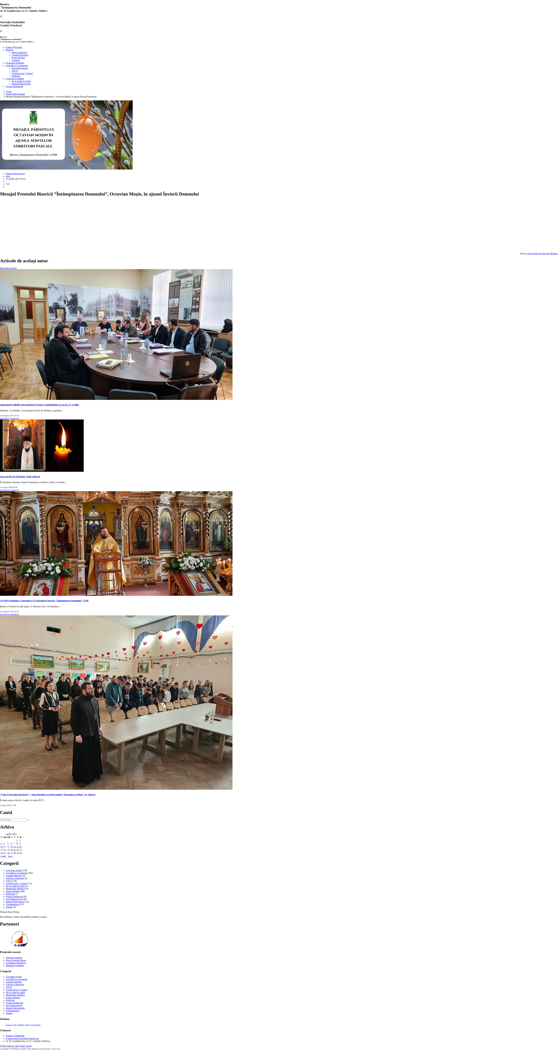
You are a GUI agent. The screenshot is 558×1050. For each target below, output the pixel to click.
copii (14, 1025)
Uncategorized (12, 904)
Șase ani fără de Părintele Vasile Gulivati (20, 476)
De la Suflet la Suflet (21, 81)
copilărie (20, 1025)
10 (1, 846)
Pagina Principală (14, 47)
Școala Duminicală (14, 86)
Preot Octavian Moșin (16, 960)
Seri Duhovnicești (20, 68)
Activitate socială (14, 870)
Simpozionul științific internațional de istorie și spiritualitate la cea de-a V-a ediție (39, 404)
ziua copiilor (36, 1025)
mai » (10, 856)
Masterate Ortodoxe (15, 965)
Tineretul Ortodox (14, 957)
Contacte (16, 60)
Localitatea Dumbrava (16, 963)
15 (17, 846)
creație (27, 1025)
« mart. (3, 856)
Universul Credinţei (15, 78)
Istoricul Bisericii (19, 52)
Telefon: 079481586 (15, 1036)
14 (15, 846)
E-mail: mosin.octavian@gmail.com (22, 1038)
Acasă (8, 91)
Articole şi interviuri (15, 878)
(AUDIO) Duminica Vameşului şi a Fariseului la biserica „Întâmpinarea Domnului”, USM (44, 600)
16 (20, 846)
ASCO (15, 71)
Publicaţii (16, 76)
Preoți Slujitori (18, 58)
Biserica (9, 50)
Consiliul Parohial (20, 55)
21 (15, 850)
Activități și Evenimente (17, 65)
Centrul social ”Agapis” (22, 73)
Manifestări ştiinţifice (8, 268)
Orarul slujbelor (13, 891)
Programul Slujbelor (15, 63)
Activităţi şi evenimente (9, 418)
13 (12, 846)
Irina (8, 176)
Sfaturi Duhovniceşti (21, 84)
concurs (9, 1025)
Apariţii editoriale (14, 875)
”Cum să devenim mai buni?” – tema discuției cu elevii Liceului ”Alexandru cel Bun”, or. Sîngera (47, 794)
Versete (9, 907)
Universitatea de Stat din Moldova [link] (542, 253)
